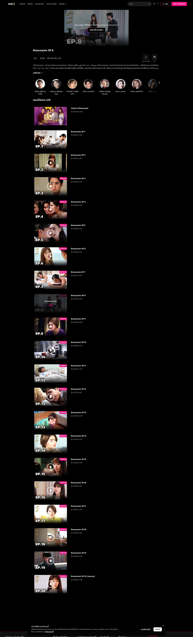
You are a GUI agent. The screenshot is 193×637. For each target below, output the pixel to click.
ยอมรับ (157, 629)
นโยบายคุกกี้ (49, 632)
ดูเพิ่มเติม (37, 72)
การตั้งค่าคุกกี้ (145, 629)
